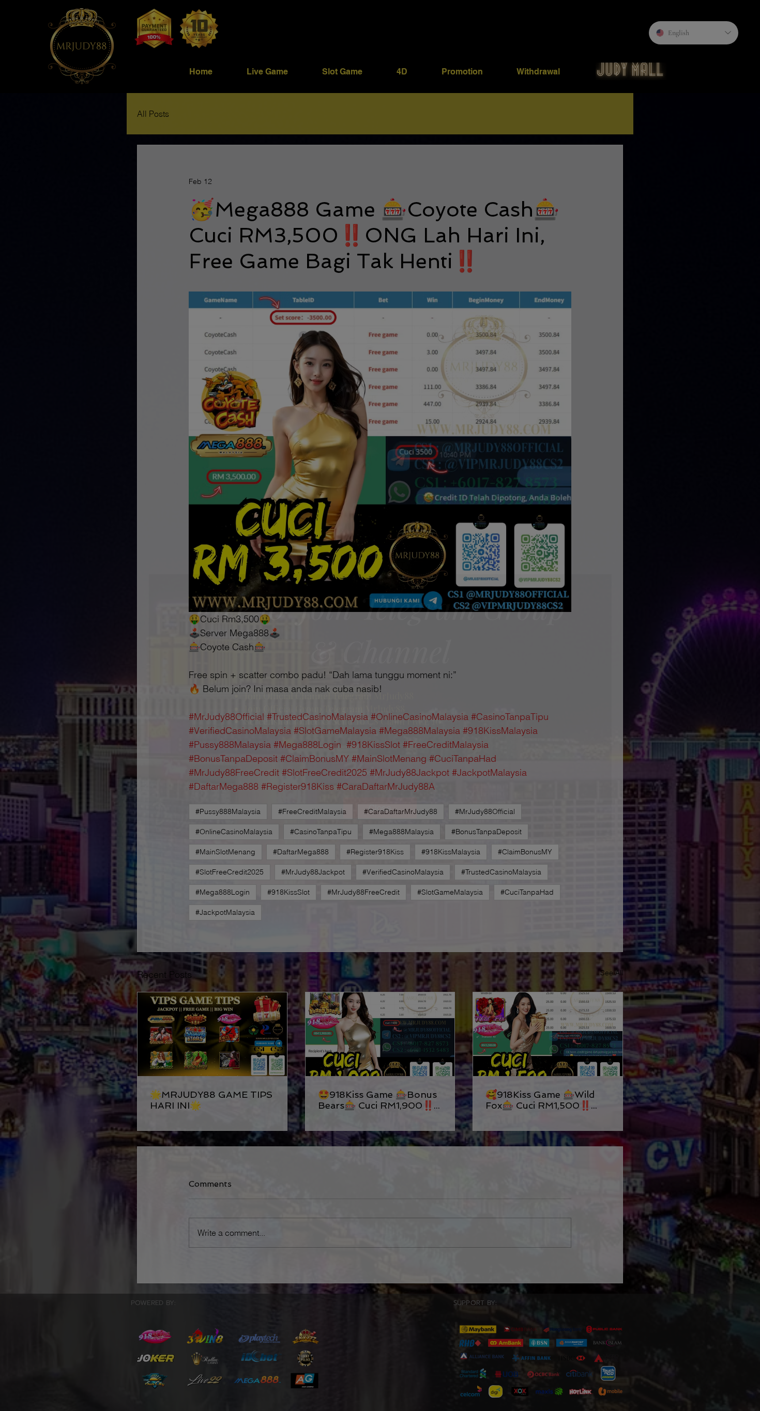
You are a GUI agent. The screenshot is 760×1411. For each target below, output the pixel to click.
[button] (380, 807)
